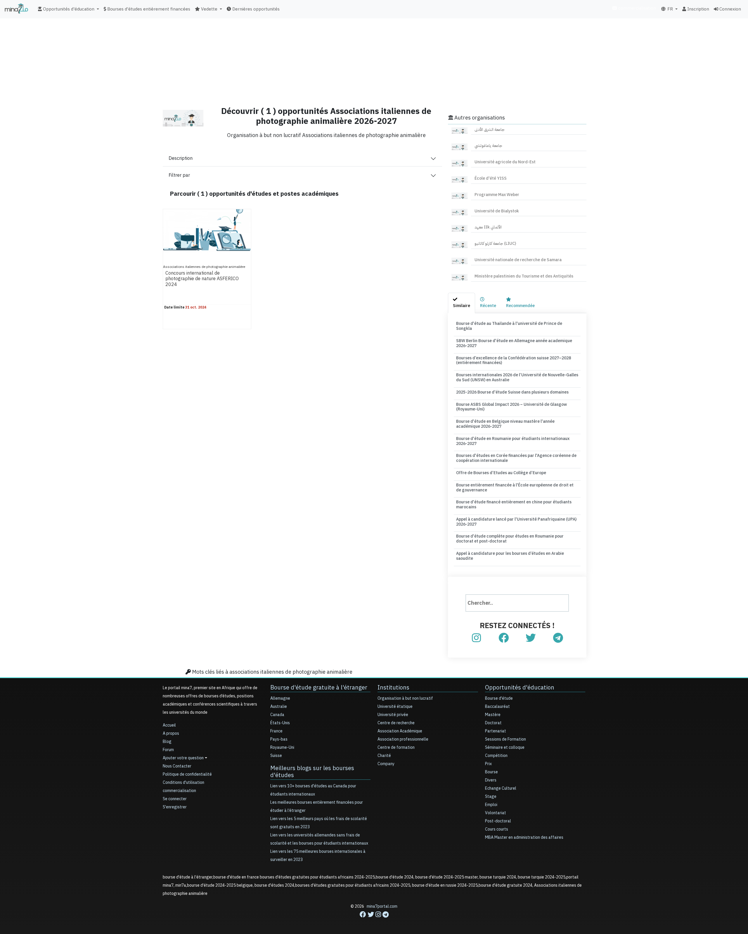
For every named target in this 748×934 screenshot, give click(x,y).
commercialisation (636, 8)
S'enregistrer (175, 807)
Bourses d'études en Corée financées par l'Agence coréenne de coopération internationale (516, 458)
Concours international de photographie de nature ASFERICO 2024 (202, 279)
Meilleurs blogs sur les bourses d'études (312, 771)
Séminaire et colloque (504, 747)
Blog (167, 742)
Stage (490, 796)
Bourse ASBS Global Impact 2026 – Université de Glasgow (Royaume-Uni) (511, 407)
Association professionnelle (403, 739)
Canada (277, 715)
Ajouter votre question (183, 758)
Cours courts (496, 829)
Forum (168, 750)
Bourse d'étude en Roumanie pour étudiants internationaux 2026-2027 (512, 441)
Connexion (729, 9)
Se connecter (175, 799)
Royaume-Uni (282, 747)
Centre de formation (396, 747)
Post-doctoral (498, 821)
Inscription (697, 9)
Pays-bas (279, 739)
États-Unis (280, 723)
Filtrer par (179, 175)
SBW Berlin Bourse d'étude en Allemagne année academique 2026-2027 (514, 343)
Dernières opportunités (255, 9)
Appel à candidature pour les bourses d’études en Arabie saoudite (510, 556)
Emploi (491, 805)
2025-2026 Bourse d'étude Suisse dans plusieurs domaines (512, 392)
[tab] (461, 303)
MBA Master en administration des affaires (524, 837)
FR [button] (669, 9)
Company (386, 764)
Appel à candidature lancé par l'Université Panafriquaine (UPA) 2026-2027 (516, 521)
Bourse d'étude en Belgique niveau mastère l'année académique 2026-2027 (505, 423)
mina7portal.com (382, 906)
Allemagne (280, 698)
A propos (171, 733)
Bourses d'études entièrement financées (148, 9)
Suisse (276, 756)
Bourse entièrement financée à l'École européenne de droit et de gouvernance (515, 487)
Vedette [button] (208, 9)
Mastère (493, 715)
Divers (490, 780)
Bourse (491, 772)
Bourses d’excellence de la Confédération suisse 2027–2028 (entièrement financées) (513, 360)
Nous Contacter (177, 766)
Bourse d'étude (499, 698)
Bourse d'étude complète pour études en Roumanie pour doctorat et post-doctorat (510, 538)
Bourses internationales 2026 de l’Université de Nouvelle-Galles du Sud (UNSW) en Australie (517, 377)
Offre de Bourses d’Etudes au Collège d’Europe (501, 473)
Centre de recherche (396, 723)
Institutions (393, 687)
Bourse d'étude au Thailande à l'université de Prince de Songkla (509, 326)
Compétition (496, 756)
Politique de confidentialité (187, 774)
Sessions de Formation (505, 739)
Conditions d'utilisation (183, 782)
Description (181, 158)
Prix (488, 764)
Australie (278, 706)
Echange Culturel (500, 788)
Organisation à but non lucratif (405, 698)
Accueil (169, 725)
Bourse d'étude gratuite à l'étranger (318, 687)
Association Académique (400, 731)
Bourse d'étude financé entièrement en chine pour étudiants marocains (514, 504)
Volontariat (495, 813)
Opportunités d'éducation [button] (68, 9)
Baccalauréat (497, 706)
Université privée (393, 715)
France (276, 731)
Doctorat (493, 723)
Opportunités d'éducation (519, 687)
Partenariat (495, 731)
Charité (384, 756)
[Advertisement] (374, 60)
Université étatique (395, 706)
